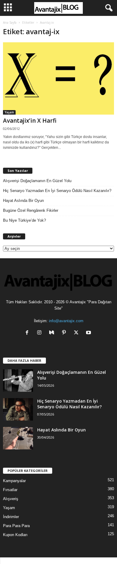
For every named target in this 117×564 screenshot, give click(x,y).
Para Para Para (16, 526)
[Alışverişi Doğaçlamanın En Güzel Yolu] (18, 380)
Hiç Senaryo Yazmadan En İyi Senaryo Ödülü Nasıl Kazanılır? (57, 190)
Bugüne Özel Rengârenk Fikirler (30, 210)
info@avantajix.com (66, 321)
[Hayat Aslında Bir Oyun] (18, 438)
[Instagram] (40, 333)
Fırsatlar (10, 490)
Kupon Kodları (15, 534)
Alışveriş (10, 498)
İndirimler (11, 516)
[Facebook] (28, 333)
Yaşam (9, 112)
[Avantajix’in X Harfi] (58, 78)
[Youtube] (89, 333)
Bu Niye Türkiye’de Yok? (24, 220)
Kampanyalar (14, 480)
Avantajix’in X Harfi (29, 120)
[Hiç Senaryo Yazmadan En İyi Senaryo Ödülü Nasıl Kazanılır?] (18, 409)
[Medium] (53, 333)
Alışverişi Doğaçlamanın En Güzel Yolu (37, 180)
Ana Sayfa (9, 22)
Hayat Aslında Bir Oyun (23, 200)
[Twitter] (77, 333)
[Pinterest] (65, 333)
